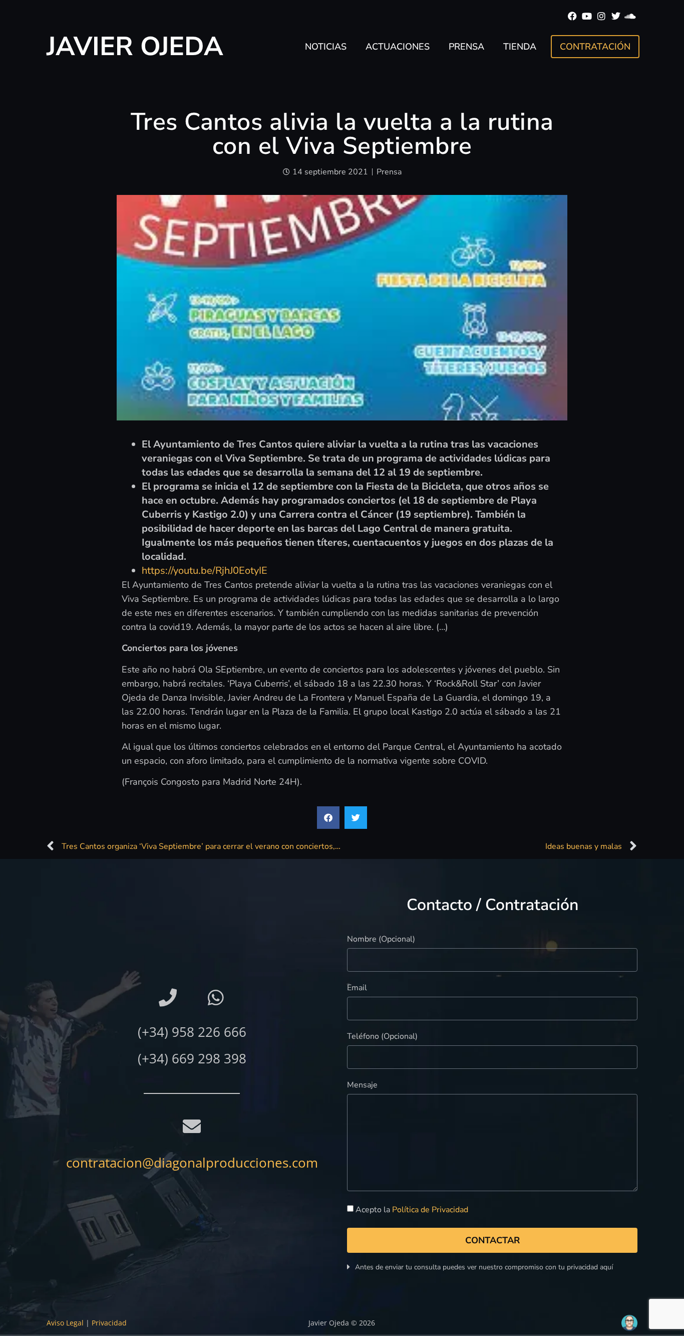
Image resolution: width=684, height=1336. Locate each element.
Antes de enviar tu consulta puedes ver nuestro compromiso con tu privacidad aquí (484, 1267)
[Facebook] (572, 16)
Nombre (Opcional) (381, 940)
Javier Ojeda (135, 46)
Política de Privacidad (430, 1209)
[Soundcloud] (630, 16)
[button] (328, 817)
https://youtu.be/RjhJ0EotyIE (204, 570)
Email (357, 988)
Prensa (466, 47)
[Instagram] (601, 16)
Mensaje (362, 1085)
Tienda (519, 47)
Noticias (326, 47)
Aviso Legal (65, 1322)
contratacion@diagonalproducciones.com (192, 1163)
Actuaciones (398, 47)
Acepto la (412, 1209)
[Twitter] (615, 16)
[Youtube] (587, 16)
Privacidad (109, 1322)
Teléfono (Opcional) (382, 1037)
